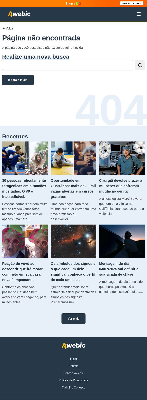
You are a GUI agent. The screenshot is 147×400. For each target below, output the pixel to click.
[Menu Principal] (139, 14)
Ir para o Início (17, 79)
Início (73, 358)
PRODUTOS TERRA (131, 3)
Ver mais (73, 318)
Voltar (9, 28)
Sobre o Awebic (73, 373)
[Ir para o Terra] (73, 3)
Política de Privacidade (73, 380)
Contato (73, 365)
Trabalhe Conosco (73, 387)
